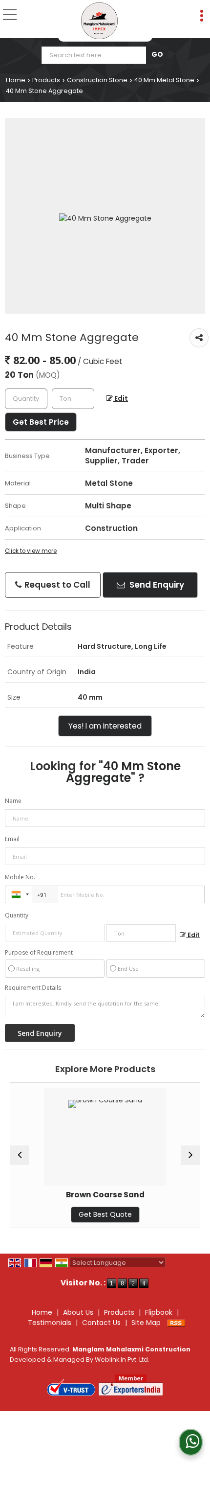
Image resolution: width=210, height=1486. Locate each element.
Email (12, 839)
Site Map (146, 1322)
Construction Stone (97, 80)
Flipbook (158, 1312)
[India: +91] (18, 894)
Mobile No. (20, 877)
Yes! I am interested (105, 726)
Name (13, 801)
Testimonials (49, 1322)
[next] (190, 1155)
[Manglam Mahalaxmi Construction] (99, 20)
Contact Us (101, 1322)
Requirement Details (33, 987)
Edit (120, 398)
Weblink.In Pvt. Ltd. (122, 1359)
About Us (78, 1312)
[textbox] (96, 55)
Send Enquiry (155, 585)
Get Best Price (41, 422)
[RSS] (176, 1322)
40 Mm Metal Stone (164, 80)
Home (15, 80)
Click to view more (31, 551)
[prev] (19, 1155)
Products (46, 80)
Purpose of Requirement (39, 952)
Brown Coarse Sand (81, 1194)
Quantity (16, 915)
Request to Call (56, 585)
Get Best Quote (81, 1214)
